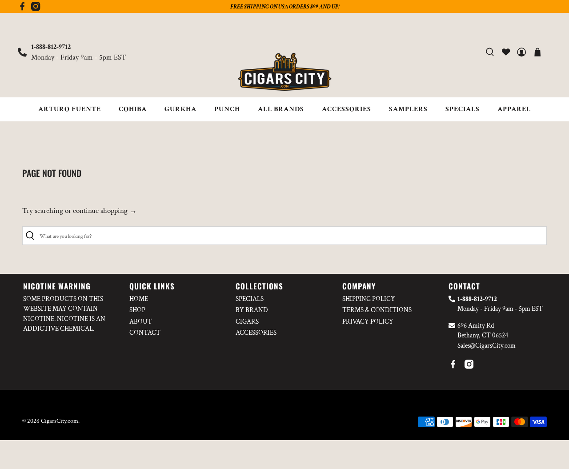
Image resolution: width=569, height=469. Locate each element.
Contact (144, 333)
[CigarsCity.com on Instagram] (35, 9)
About (140, 321)
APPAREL (514, 109)
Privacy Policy (367, 321)
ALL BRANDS (281, 109)
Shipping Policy (368, 299)
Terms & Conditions (377, 310)
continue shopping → (105, 211)
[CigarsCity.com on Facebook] (22, 9)
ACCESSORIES (346, 109)
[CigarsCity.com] (284, 72)
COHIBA (133, 109)
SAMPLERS (408, 109)
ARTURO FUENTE (69, 109)
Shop (137, 310)
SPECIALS (462, 109)
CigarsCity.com (59, 421)
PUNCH (227, 109)
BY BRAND (252, 310)
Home (138, 299)
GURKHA (180, 109)
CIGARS (247, 321)
